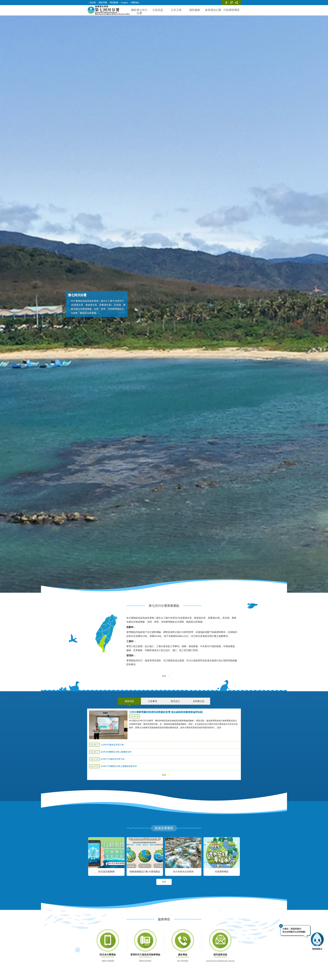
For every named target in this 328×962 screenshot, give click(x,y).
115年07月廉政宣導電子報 (107, 759)
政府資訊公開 (213, 9)
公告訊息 (157, 9)
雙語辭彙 (114, 2)
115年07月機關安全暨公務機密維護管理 (113, 766)
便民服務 (194, 9)
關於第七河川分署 (139, 11)
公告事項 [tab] (152, 701)
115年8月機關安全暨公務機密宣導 (110, 752)
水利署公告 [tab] (198, 701)
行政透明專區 (231, 9)
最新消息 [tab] (129, 701)
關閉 (281, 926)
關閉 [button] (226, 2)
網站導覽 (103, 2)
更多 (164, 676)
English (124, 3)
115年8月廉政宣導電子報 (107, 745)
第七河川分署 (108, 10)
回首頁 (93, 2)
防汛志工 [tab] (175, 701)
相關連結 (135, 2)
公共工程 (176, 9)
